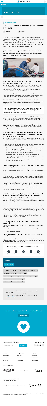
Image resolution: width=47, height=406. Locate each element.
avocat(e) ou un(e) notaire (11, 296)
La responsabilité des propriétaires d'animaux (15, 273)
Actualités (5, 353)
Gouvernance (20, 360)
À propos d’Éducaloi (21, 353)
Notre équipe (20, 355)
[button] (39, 1)
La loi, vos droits (6, 355)
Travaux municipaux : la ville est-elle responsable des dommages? (20, 276)
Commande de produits (36, 358)
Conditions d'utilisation (41, 393)
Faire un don (5, 4)
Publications (5, 360)
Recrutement (19, 358)
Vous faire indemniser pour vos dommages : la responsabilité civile (20, 270)
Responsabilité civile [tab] (9, 264)
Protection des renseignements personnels (27, 393)
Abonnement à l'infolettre (11, 342)
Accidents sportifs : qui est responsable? (13, 281)
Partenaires (34, 353)
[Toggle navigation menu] (2, 2)
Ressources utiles (35, 360)
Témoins (35, 393)
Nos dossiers (5, 358)
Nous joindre (34, 355)
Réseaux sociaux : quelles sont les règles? (14, 279)
